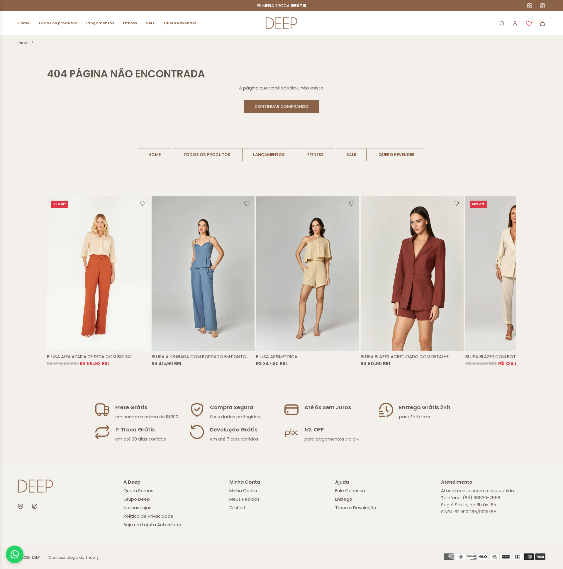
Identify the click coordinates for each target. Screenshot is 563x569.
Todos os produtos (206, 155)
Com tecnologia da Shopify (74, 557)
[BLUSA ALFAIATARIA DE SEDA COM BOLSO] (98, 273)
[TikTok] (542, 6)
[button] (53, 281)
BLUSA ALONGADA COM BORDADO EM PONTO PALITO (199, 356)
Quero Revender (397, 155)
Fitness (315, 155)
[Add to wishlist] (142, 204)
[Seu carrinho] (542, 23)
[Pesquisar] (502, 23)
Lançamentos (269, 155)
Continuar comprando (282, 106)
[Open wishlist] (528, 23)
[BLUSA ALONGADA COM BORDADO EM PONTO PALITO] (203, 273)
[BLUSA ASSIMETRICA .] (307, 273)
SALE (351, 155)
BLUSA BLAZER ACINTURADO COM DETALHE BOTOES (405, 356)
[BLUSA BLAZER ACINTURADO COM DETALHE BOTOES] (412, 273)
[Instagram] (529, 6)
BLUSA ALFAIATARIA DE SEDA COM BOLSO (89, 356)
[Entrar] (514, 23)
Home (154, 155)
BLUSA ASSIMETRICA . (277, 356)
